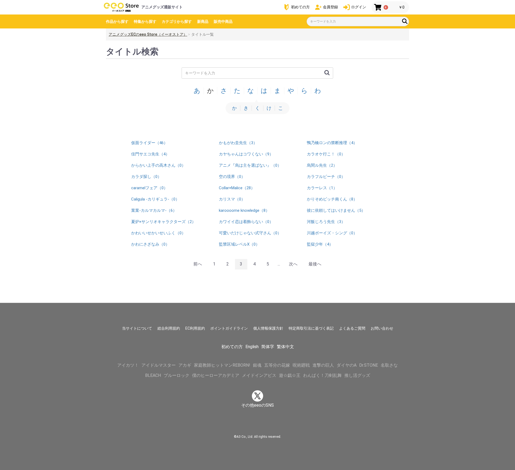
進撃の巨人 (323, 365)
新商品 (202, 21)
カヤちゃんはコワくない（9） (246, 154)
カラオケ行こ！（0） (326, 154)
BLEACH (153, 375)
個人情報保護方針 (268, 328)
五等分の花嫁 (277, 365)
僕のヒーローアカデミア (215, 375)
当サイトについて (137, 328)
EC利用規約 (195, 328)
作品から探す (117, 21)
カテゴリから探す (177, 21)
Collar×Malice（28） (237, 187)
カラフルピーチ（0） (326, 176)
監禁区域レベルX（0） (239, 244)
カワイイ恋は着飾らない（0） (246, 221)
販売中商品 (223, 21)
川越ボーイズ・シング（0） (332, 233)
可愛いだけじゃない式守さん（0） (250, 233)
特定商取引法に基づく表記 (311, 328)
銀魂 (257, 365)
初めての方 (232, 346)
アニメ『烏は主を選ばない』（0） (250, 165)
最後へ (314, 264)
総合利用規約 (168, 328)
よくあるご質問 (352, 328)
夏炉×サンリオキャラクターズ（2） (163, 221)
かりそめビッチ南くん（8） (332, 199)
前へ (197, 264)
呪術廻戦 (301, 365)
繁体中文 (285, 346)
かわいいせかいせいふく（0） (158, 233)
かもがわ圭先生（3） (238, 142)
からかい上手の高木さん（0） (158, 165)
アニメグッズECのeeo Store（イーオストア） (148, 34)
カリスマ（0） (232, 199)
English (252, 346)
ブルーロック (176, 375)
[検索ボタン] (404, 21)
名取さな (389, 365)
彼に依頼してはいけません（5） (336, 210)
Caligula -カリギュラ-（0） (155, 199)
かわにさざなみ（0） (150, 244)
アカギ (184, 365)
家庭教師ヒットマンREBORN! (222, 365)
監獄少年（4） (320, 244)
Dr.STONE (368, 365)
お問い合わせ (382, 328)
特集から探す (145, 21)
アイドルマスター (158, 365)
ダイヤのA (346, 365)
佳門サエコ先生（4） (150, 154)
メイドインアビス (259, 375)
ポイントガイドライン (229, 328)
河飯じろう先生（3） (326, 221)
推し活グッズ (357, 375)
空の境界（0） (232, 176)
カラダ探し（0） (146, 176)
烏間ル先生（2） (322, 165)
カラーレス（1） (322, 187)
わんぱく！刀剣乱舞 (322, 375)
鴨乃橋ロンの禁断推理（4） (332, 142)
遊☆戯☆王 (289, 375)
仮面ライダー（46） (149, 142)
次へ (293, 264)
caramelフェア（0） (149, 187)
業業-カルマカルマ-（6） (154, 210)
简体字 (267, 346)
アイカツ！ (128, 365)
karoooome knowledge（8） (244, 210)
